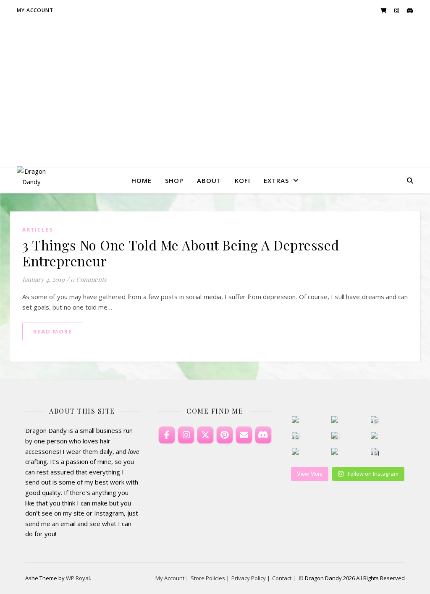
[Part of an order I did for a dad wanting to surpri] (297, 437)
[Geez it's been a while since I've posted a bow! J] (336, 437)
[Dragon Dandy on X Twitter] (205, 435)
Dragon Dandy (215, 87)
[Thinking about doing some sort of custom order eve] (297, 453)
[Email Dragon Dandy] (244, 435)
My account (35, 10)
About (209, 180)
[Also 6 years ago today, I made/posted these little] (297, 421)
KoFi (242, 180)
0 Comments (89, 279)
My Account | (172, 578)
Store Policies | (210, 578)
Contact (281, 578)
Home (141, 180)
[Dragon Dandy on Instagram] (186, 435)
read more (52, 331)
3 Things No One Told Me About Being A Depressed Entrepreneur (180, 253)
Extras (276, 180)
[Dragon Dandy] (31, 180)
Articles (37, 229)
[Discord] (263, 435)
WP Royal (78, 578)
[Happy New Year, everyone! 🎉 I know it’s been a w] (375, 437)
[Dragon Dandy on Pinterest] (224, 435)
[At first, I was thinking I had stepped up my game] (336, 453)
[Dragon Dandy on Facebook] (166, 435)
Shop (174, 180)
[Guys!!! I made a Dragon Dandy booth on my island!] (375, 421)
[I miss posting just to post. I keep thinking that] (375, 453)
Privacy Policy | (250, 578)
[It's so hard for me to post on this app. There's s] (336, 421)
